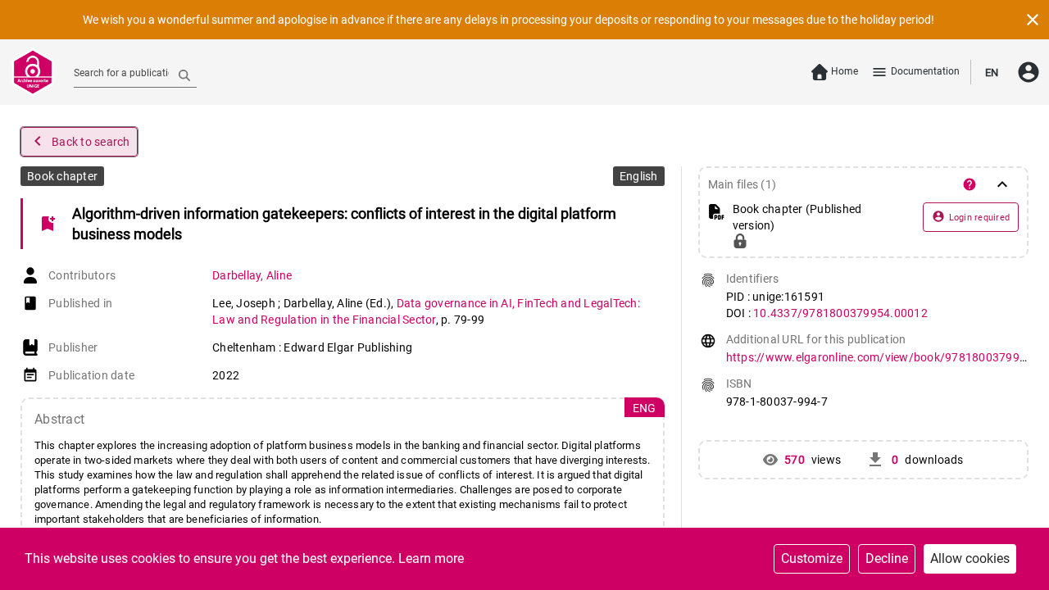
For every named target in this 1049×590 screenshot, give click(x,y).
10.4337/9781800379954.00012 (840, 313)
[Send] (184, 74)
